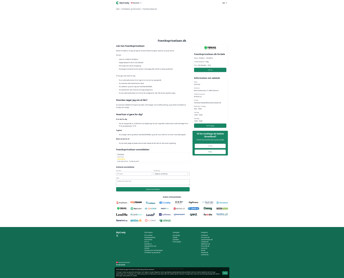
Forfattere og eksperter (152, 252)
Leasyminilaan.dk (207, 240)
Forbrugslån (177, 242)
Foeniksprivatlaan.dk (150, 9)
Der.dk (203, 250)
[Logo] (123, 2)
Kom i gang (210, 126)
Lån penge (176, 235)
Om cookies (148, 235)
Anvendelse (148, 240)
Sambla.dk (204, 252)
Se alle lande (120, 265)
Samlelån (176, 240)
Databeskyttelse (149, 237)
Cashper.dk (204, 242)
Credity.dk (204, 235)
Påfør (210, 152)
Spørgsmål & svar (150, 246)
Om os (146, 242)
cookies (124, 272)
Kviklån (175, 237)
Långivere (204, 232)
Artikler (146, 248)
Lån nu (210, 70)
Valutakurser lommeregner (153, 250)
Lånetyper (176, 232)
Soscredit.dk (205, 246)
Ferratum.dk (205, 237)
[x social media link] (117, 235)
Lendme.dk (205, 255)
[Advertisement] (172, 24)
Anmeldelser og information (131, 9)
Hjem (118, 9)
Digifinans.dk (205, 244)
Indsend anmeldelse (153, 189)
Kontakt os (148, 244)
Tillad (225, 273)
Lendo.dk (204, 248)
